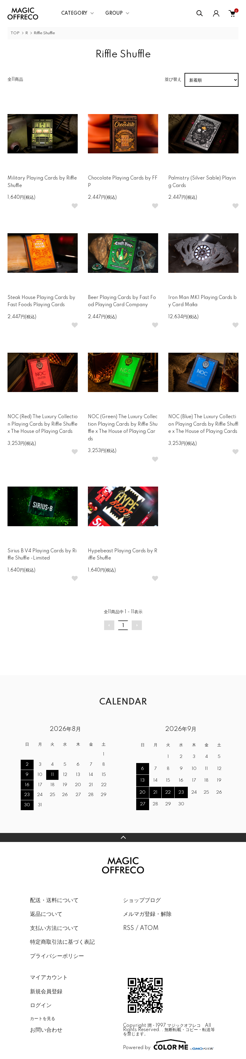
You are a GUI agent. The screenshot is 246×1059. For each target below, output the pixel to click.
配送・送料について (54, 901)
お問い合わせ (46, 1030)
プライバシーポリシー (57, 956)
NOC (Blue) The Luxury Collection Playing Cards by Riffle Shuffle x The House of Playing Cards (203, 424)
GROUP (114, 13)
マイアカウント (49, 978)
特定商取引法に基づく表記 (62, 942)
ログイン (41, 1006)
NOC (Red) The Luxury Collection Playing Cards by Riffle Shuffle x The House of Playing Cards (43, 424)
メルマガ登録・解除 (147, 914)
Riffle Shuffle (44, 33)
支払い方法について (54, 928)
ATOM (149, 928)
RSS (128, 928)
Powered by (137, 1047)
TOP (15, 33)
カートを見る (42, 1018)
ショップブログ (142, 901)
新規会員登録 (46, 992)
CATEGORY (74, 13)
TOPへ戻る (123, 837)
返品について (46, 914)
